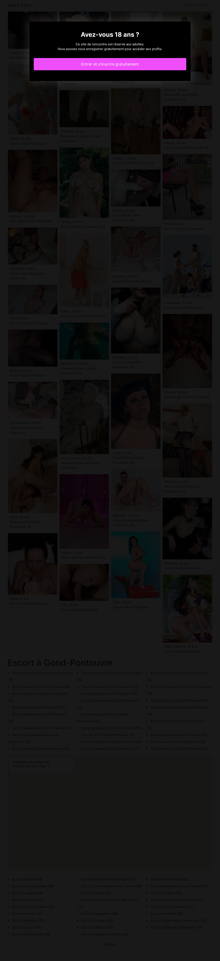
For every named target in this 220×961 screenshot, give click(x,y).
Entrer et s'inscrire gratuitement (110, 64)
